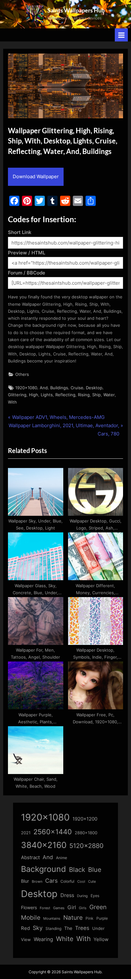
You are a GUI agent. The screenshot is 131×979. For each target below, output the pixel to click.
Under (98, 928)
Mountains (51, 919)
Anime (61, 857)
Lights (47, 394)
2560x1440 (52, 831)
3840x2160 (43, 845)
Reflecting (65, 394)
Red (25, 928)
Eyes (95, 895)
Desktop (94, 387)
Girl (71, 907)
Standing (53, 928)
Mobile (30, 917)
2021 (26, 832)
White (64, 939)
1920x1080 (26, 387)
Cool (81, 882)
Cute (92, 882)
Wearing (43, 939)
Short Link (19, 232)
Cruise (77, 387)
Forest (45, 908)
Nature (73, 917)
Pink (89, 918)
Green (98, 907)
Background (43, 869)
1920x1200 (84, 819)
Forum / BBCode (26, 273)
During (82, 896)
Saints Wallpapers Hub (76, 10)
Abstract (30, 857)
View (26, 939)
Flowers (29, 907)
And (44, 387)
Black (77, 869)
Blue (94, 869)
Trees (82, 928)
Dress (67, 895)
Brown (37, 881)
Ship (96, 394)
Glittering (17, 394)
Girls (82, 908)
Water (109, 394)
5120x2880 (86, 846)
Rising (84, 394)
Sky (38, 927)
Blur (25, 881)
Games (59, 908)
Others (22, 374)
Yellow (100, 939)
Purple (102, 918)
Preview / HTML (26, 253)
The (68, 928)
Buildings (59, 387)
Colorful (67, 881)
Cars (51, 880)
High (33, 394)
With (12, 402)
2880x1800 (86, 832)
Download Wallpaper (36, 176)
